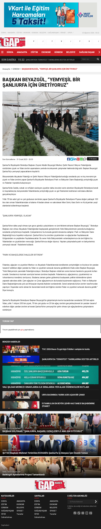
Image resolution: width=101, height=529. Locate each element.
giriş (22, 330)
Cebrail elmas (6, 517)
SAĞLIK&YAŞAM (53, 33)
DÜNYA (3, 33)
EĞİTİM (19, 33)
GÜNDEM (35, 33)
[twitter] (72, 160)
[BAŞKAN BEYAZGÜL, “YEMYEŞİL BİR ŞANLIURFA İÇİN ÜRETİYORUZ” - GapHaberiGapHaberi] (15, 42)
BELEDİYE (43, 33)
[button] (99, 52)
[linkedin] (75, 160)
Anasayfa (6, 69)
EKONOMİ (27, 33)
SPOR (70, 33)
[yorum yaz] (84, 160)
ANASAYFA (11, 33)
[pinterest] (78, 160)
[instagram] (83, 513)
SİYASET (63, 33)
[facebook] (68, 160)
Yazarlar (20, 514)
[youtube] (86, 513)
